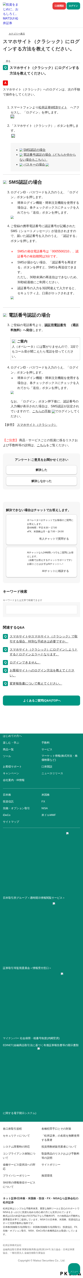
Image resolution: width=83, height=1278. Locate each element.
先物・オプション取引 (16, 808)
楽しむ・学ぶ (11, 742)
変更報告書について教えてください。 (36, 683)
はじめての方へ (12, 735)
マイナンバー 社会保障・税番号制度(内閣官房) (31, 1038)
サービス (47, 749)
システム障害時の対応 (16, 1146)
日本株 (7, 794)
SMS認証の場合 (34, 149)
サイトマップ (11, 821)
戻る (8, 61)
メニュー (74, 1271)
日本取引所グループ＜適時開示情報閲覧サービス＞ (34, 897)
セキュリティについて (16, 1135)
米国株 (46, 794)
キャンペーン (11, 773)
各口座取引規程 (12, 1128)
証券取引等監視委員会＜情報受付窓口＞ (27, 967)
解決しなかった (41, 481)
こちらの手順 (41, 411)
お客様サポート (12, 766)
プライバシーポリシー (16, 1175)
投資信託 (8, 801)
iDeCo (6, 814)
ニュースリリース (52, 773)
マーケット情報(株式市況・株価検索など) (60, 757)
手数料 (46, 742)
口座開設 (59, 5)
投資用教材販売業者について (59, 1146)
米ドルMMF (49, 814)
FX (43, 801)
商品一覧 (8, 749)
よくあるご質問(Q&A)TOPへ (42, 700)
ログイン (73, 5)
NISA (45, 808)
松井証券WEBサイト (52, 107)
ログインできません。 (25, 662)
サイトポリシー (51, 1164)
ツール (7, 756)
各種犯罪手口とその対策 (56, 1128)
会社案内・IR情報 (14, 780)
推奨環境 (47, 1175)
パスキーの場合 (34, 164)
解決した (41, 469)
